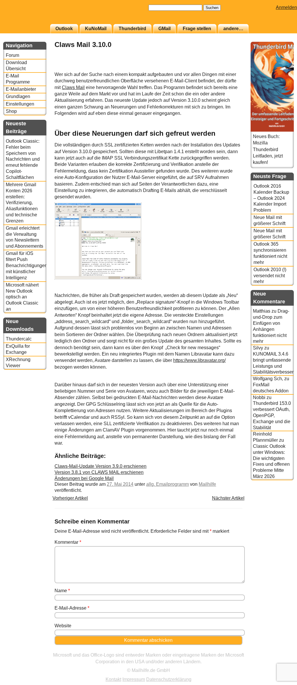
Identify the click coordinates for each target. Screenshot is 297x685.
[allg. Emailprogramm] (227, 68)
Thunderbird (132, 28)
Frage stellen (197, 28)
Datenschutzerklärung (168, 679)
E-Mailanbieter (21, 89)
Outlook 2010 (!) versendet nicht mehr (269, 275)
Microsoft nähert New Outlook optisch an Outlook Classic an (22, 296)
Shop (11, 111)
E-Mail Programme (18, 78)
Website (63, 625)
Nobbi (259, 397)
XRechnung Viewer (18, 362)
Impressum (133, 679)
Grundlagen (18, 96)
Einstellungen (20, 104)
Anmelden (286, 7)
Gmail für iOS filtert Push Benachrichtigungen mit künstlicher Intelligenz (26, 265)
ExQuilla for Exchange (18, 349)
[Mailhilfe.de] (35, 15)
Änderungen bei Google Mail (84, 478)
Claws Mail (73, 87)
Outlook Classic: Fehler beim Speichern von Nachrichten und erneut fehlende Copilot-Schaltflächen (23, 159)
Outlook (64, 28)
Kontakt (113, 679)
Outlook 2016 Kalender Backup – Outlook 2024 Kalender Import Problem (271, 198)
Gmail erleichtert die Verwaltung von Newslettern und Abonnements (24, 237)
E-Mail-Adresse (72, 608)
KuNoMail (95, 28)
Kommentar (68, 542)
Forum (12, 55)
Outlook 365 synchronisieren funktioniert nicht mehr (270, 253)
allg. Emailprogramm (167, 484)
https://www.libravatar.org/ (199, 360)
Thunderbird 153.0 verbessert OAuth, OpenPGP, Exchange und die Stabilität (272, 415)
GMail (164, 28)
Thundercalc (19, 338)
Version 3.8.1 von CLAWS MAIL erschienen (99, 472)
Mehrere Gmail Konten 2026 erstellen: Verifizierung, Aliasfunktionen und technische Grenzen (22, 202)
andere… (233, 28)
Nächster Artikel (228, 498)
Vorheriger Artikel (70, 498)
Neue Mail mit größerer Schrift (269, 220)
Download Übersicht (16, 65)
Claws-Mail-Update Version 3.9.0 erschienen (100, 466)
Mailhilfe (207, 484)
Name (62, 590)
